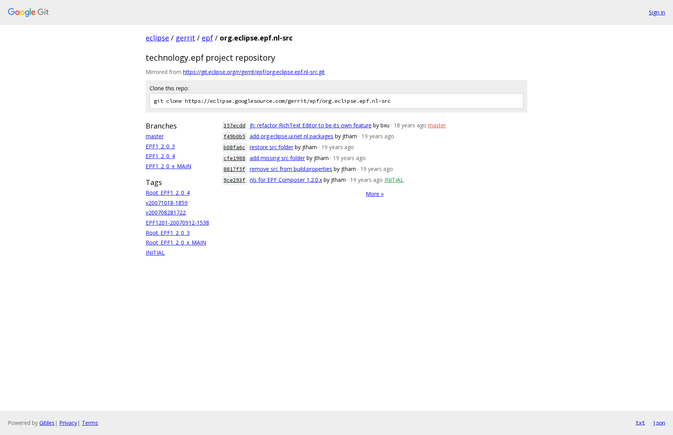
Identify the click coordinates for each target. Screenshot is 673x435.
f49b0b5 (234, 136)
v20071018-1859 (167, 202)
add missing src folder (277, 158)
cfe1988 (234, 158)
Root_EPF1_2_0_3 (168, 232)
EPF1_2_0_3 (160, 146)
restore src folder (271, 147)
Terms (90, 422)
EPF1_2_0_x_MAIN (168, 166)
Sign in (657, 12)
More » (375, 193)
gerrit (185, 37)
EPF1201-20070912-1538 (177, 222)
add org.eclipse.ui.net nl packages (291, 136)
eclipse (157, 37)
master (155, 136)
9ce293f (234, 180)
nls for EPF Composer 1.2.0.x (286, 179)
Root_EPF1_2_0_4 (168, 192)
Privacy (68, 422)
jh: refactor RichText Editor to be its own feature (311, 125)
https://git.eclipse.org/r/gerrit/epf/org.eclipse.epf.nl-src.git (254, 72)
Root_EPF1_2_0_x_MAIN (176, 242)
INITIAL (155, 252)
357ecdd (234, 125)
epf (207, 37)
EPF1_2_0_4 (160, 156)
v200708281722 (166, 212)
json (659, 422)
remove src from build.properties (291, 169)
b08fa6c (234, 147)
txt (640, 422)
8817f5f (234, 169)
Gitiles (47, 422)
